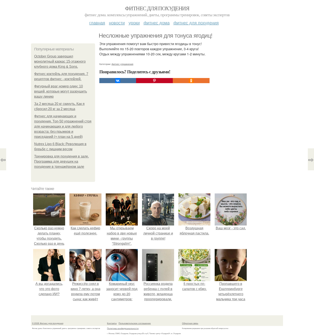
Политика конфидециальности (123, 328)
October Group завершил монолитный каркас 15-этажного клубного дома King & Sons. (60, 61)
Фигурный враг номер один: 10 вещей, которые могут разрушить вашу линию (60, 91)
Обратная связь (190, 323)
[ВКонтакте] (117, 80)
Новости (117, 22)
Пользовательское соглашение (135, 323)
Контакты (112, 323)
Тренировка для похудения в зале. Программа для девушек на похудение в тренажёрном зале (61, 161)
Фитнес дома (157, 22)
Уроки (134, 22)
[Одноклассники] (191, 80)
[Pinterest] (154, 80)
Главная (97, 22)
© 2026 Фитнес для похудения (47, 323)
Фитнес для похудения (157, 8)
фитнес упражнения (122, 64)
